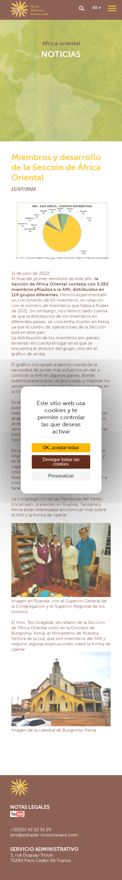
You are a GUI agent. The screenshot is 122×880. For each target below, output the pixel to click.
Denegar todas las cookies (61, 461)
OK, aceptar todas (61, 447)
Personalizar (61, 475)
